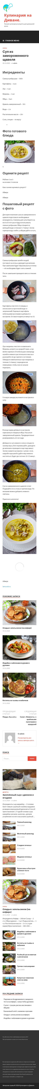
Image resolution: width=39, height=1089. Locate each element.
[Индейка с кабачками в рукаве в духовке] (19, 661)
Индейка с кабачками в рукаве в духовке (26, 933)
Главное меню (12, 41)
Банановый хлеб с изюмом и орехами (18, 1011)
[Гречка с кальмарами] (9, 973)
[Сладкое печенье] (9, 852)
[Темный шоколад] (9, 829)
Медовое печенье (24, 857)
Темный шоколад (24, 822)
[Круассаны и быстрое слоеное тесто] (9, 876)
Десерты (6, 792)
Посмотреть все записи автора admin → (26, 740)
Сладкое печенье (24, 845)
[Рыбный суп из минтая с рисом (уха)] (9, 962)
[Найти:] (19, 758)
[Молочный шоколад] (9, 841)
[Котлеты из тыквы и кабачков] (19, 698)
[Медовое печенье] (9, 864)
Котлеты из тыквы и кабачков (15, 700)
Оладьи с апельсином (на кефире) (17, 628)
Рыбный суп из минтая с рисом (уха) (26, 956)
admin (15, 63)
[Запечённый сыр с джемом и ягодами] (19, 790)
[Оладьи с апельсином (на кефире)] (19, 626)
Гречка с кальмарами (26, 966)
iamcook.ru (7, 586)
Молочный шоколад (25, 834)
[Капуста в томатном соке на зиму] (9, 985)
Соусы (5, 48)
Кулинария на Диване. (18, 18)
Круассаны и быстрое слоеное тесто (26, 869)
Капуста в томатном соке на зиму (25, 979)
